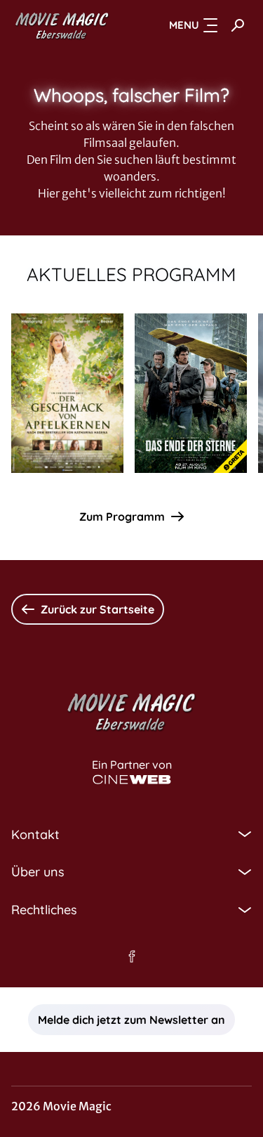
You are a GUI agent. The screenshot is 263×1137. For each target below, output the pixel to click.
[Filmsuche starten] (238, 25)
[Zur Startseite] (62, 25)
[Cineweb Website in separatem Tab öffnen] (132, 779)
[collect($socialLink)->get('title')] (132, 956)
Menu (184, 25)
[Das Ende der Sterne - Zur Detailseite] (191, 393)
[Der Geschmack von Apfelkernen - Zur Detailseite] (67, 393)
